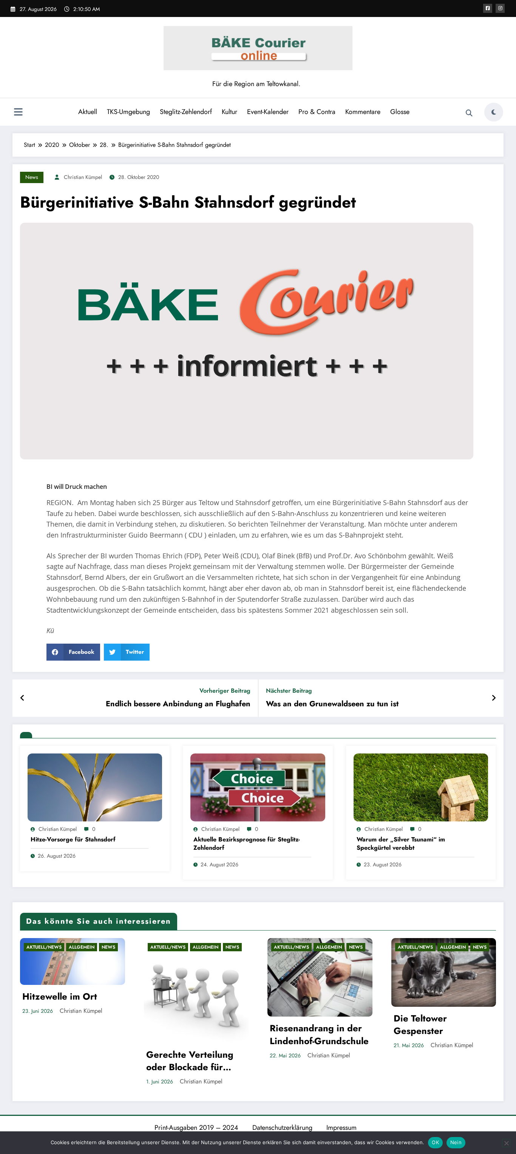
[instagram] (500, 8)
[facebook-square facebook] (487, 8)
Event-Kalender (268, 112)
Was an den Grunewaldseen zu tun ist (332, 704)
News (31, 177)
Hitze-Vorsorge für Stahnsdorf (73, 839)
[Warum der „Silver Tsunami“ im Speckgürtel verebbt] (421, 787)
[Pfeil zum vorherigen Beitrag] (22, 698)
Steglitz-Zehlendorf (186, 112)
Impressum (341, 1127)
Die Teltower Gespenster (420, 1024)
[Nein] (506, 1143)
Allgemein (81, 947)
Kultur (229, 112)
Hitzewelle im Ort (59, 996)
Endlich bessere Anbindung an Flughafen (178, 704)
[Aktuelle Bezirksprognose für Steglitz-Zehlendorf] (257, 787)
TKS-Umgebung (128, 112)
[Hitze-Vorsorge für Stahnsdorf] (95, 787)
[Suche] (469, 113)
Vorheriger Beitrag (224, 690)
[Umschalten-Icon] (18, 113)
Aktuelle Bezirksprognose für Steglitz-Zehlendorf (246, 843)
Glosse (399, 112)
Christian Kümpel (83, 177)
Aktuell (87, 112)
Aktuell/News (44, 947)
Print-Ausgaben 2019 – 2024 (196, 1127)
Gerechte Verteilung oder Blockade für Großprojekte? (189, 1061)
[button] (73, 652)
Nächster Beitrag (289, 690)
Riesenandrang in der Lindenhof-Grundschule (319, 1034)
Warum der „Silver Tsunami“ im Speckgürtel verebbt (401, 843)
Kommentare (362, 112)
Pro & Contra (316, 112)
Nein (456, 1142)
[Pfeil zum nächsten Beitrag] (493, 698)
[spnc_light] (493, 112)
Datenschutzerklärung (282, 1127)
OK (435, 1142)
